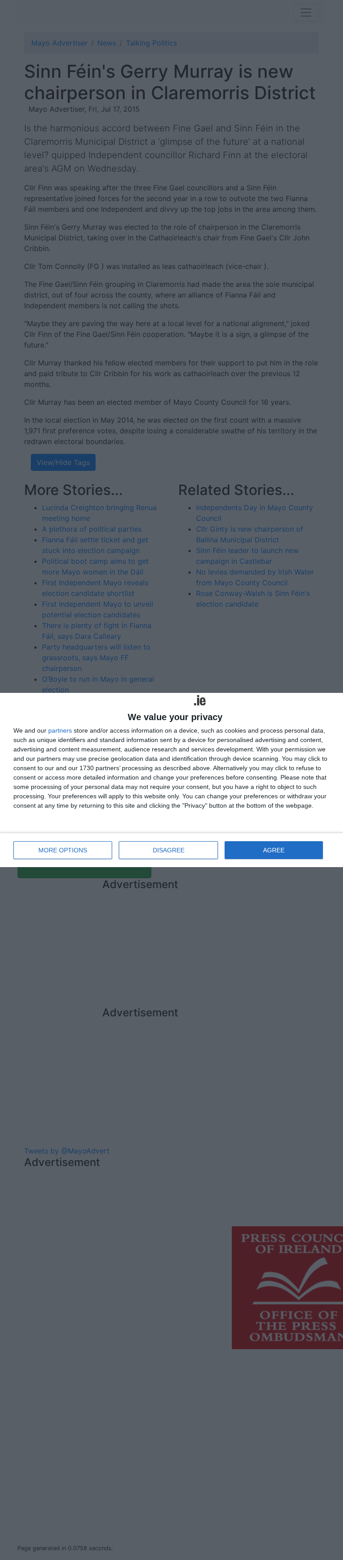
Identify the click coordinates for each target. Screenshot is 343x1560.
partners (60, 730)
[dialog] (171, 780)
